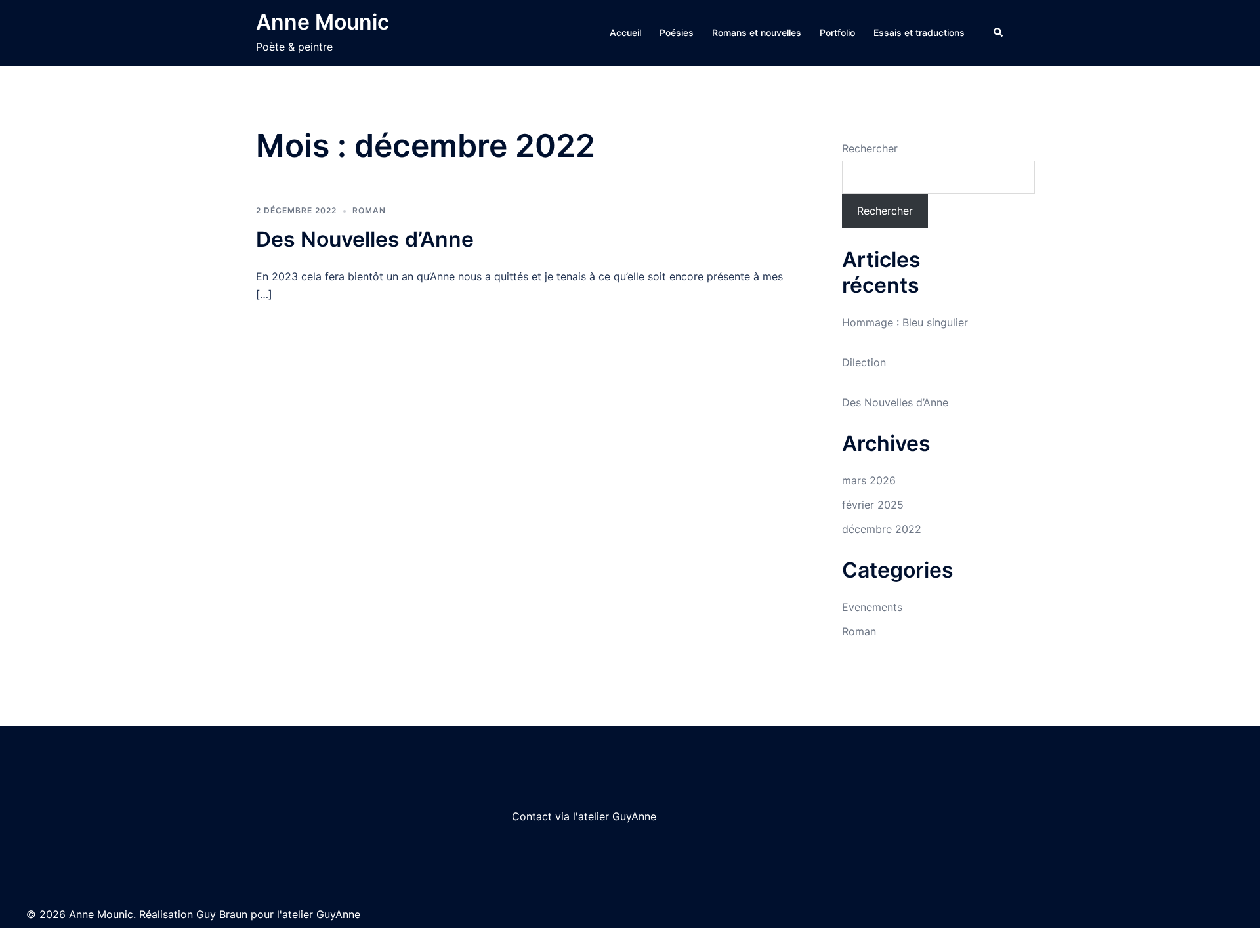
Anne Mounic (322, 22)
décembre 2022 (881, 529)
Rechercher (870, 148)
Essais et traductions (919, 32)
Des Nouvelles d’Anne (365, 239)
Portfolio (837, 32)
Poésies (677, 32)
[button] (999, 33)
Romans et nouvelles (756, 32)
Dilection (864, 362)
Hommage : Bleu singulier (905, 322)
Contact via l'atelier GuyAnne (584, 816)
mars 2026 (869, 480)
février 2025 (873, 504)
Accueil (625, 32)
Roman (369, 210)
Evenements (872, 607)
